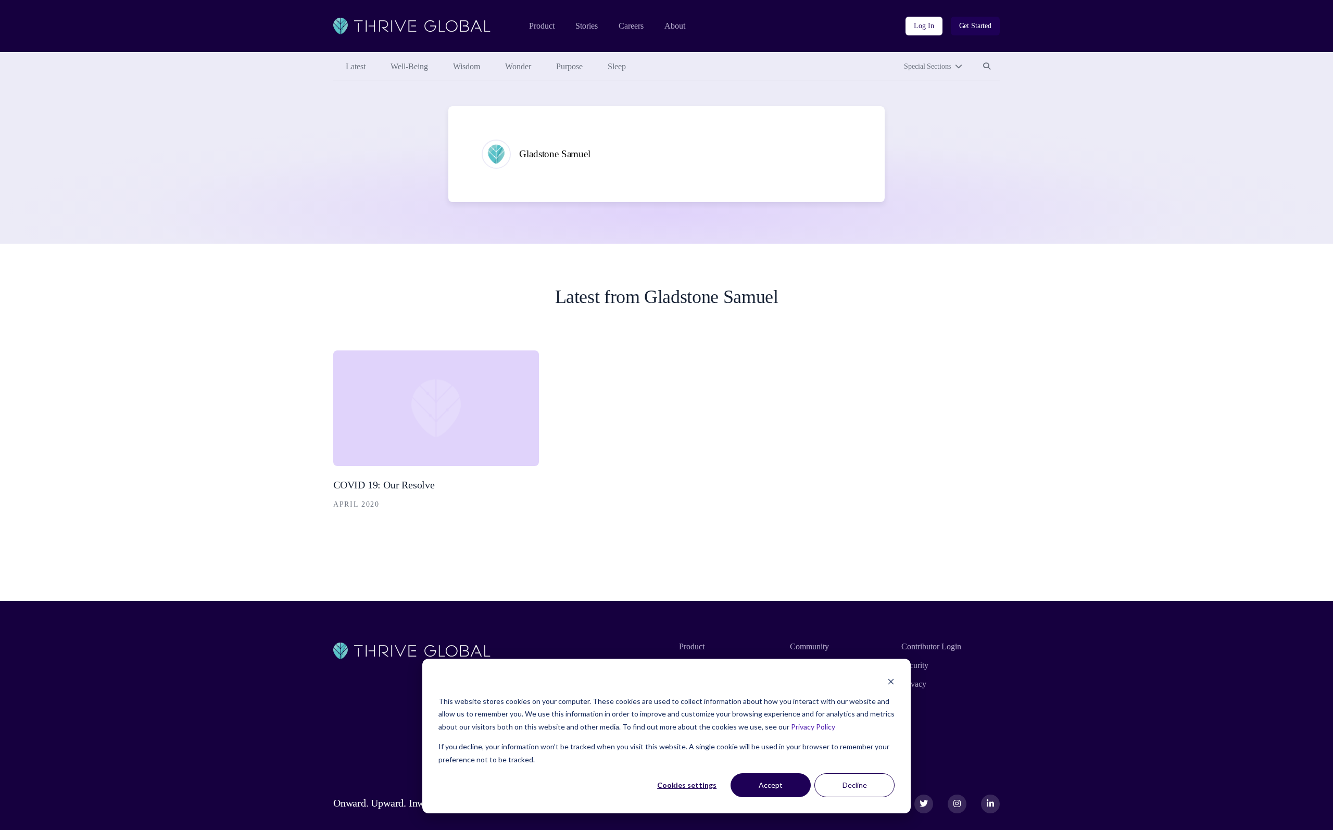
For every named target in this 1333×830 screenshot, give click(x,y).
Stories (586, 25)
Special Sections (927, 66)
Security (914, 665)
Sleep (617, 66)
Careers (631, 25)
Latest (356, 66)
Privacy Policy (813, 726)
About (674, 25)
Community (809, 646)
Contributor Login (931, 646)
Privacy (913, 684)
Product (542, 25)
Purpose (569, 66)
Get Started (975, 26)
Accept (771, 785)
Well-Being (409, 66)
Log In (924, 26)
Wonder (518, 66)
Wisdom (466, 66)
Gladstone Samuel (554, 153)
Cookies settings (686, 785)
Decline (854, 785)
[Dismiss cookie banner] (891, 681)
